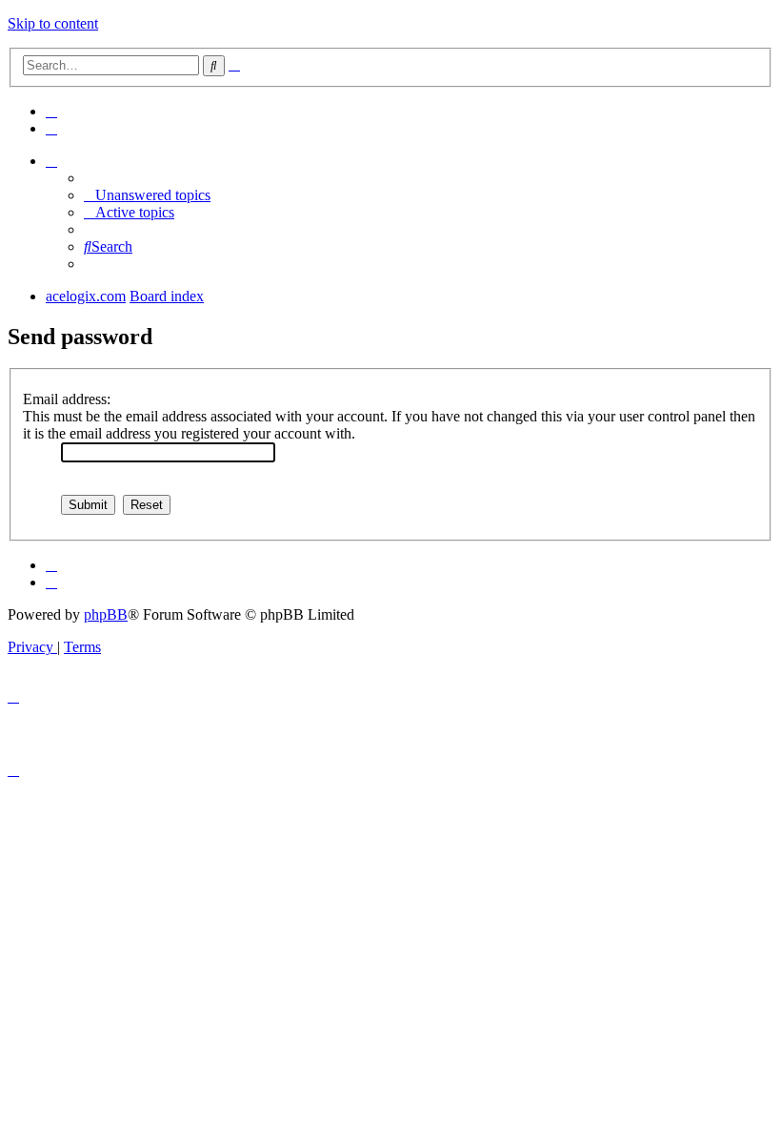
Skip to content (53, 23)
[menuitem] (51, 111)
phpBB (106, 614)
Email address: (66, 399)
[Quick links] (51, 161)
